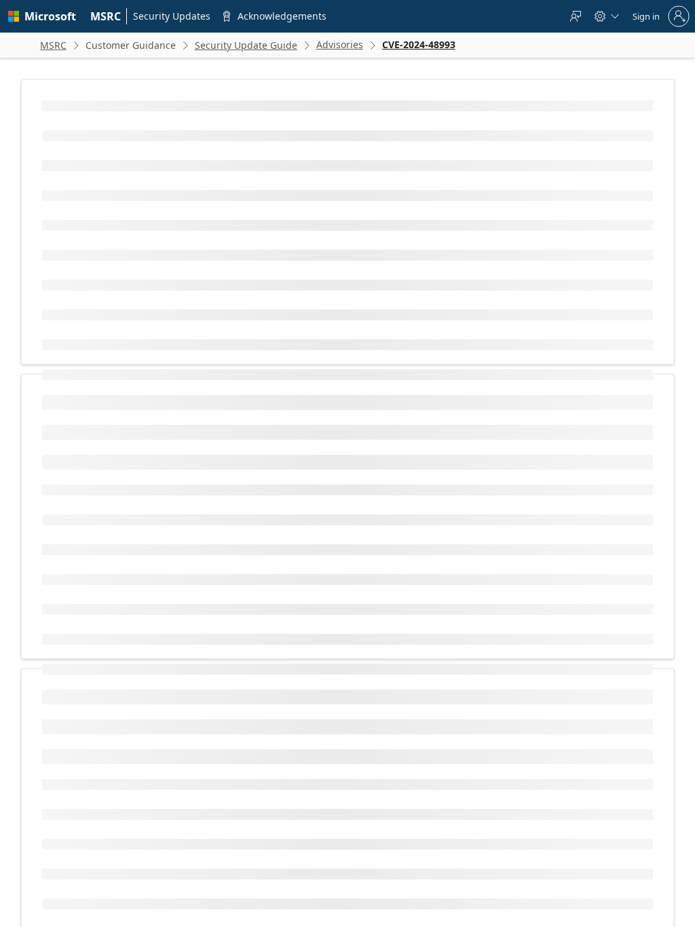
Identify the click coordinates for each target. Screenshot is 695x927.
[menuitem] (106, 16)
